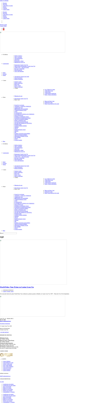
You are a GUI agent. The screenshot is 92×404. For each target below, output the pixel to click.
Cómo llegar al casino (8, 5)
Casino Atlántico (6, 361)
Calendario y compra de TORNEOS (22, 106)
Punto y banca (17, 85)
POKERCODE (17, 124)
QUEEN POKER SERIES (20, 125)
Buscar (1, 233)
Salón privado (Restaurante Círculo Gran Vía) (24, 66)
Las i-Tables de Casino (50, 89)
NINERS (16, 127)
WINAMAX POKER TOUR (21, 136)
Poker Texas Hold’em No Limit (52, 103)
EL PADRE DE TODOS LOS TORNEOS (24, 114)
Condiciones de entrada (8, 384)
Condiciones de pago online (9, 385)
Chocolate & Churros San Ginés (21, 76)
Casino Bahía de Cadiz (8, 362)
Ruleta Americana (18, 83)
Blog (4, 141)
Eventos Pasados (18, 140)
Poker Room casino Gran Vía (21, 98)
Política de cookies (7, 388)
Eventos (5, 74)
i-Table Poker (48, 92)
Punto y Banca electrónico (50, 94)
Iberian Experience (18, 79)
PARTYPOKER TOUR (20, 129)
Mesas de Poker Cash (49, 101)
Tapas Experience (18, 77)
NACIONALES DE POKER (21, 122)
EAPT (15, 111)
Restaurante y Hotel (18, 61)
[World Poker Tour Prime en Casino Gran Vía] (33, 284)
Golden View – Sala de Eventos (21, 67)
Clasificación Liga (18, 107)
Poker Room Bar (18, 70)
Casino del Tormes (7, 367)
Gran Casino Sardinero (8, 366)
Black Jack (16, 84)
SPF (15, 132)
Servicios (5, 4)
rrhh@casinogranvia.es (5, 376)
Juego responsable (7, 386)
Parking (4, 7)
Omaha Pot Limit (48, 102)
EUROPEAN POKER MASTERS (22, 118)
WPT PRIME (17, 137)
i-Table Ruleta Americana (50, 93)
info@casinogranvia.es (5, 321)
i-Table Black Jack (49, 90)
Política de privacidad (8, 389)
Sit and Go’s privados (19, 105)
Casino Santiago (6, 370)
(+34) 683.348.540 (4, 332)
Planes (4, 75)
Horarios (5, 3)
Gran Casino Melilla (7, 365)
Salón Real (16, 59)
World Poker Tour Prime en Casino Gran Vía (17, 287)
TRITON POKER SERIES (20, 135)
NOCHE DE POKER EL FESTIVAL (23, 123)
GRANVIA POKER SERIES (21, 119)
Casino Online (6, 9)
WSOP (16, 138)
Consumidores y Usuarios (9, 392)
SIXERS (16, 131)
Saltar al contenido (4, 0)
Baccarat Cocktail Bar (19, 68)
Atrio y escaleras (18, 57)
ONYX (16, 128)
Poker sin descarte (18, 87)
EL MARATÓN (18, 112)
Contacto (5, 8)
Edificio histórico (18, 55)
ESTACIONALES (18, 115)
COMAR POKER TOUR (20, 110)
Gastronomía (6, 63)
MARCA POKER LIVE (20, 120)
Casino (4, 291)
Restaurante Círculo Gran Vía (21, 65)
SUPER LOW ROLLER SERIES (22, 133)
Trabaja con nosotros (7, 390)
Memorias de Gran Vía (19, 62)
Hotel (4, 72)
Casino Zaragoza (7, 369)
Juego (12, 291)
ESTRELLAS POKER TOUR (21, 116)
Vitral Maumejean (18, 58)
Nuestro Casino (17, 81)
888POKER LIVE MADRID (21, 109)
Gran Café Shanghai (19, 71)
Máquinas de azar (18, 96)
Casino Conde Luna (7, 364)
